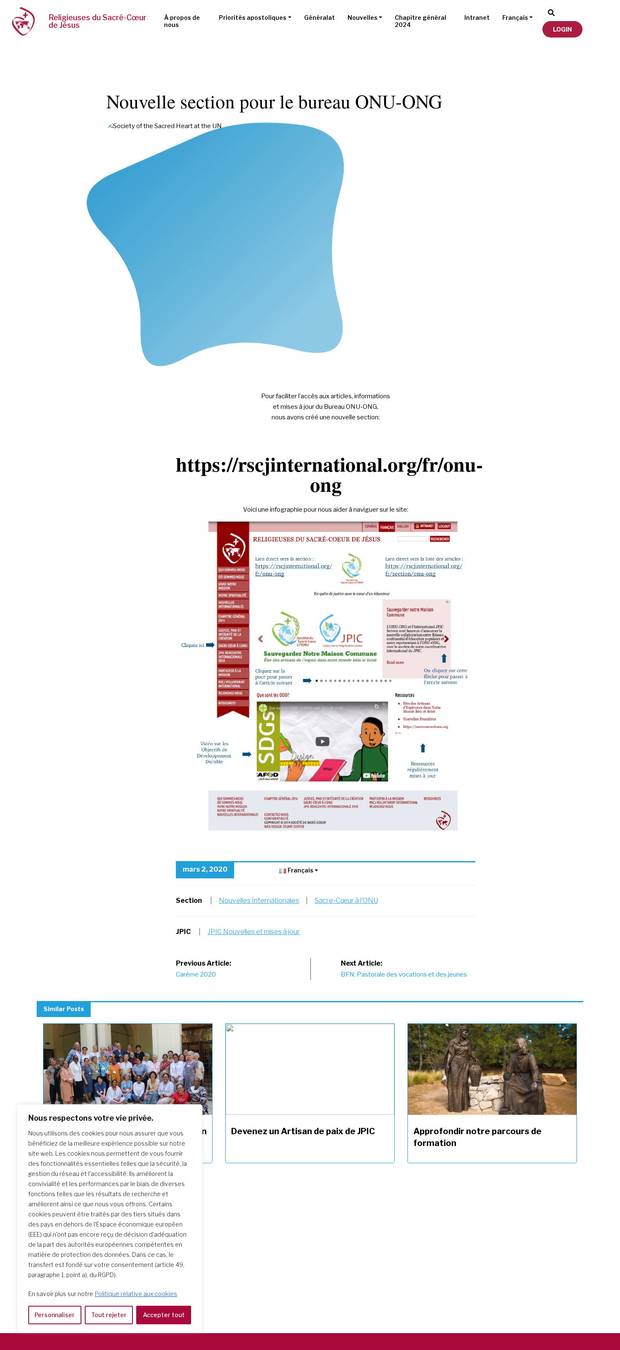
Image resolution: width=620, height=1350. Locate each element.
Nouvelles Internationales (259, 900)
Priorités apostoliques (252, 17)
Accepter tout (164, 1314)
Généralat (319, 17)
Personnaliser (55, 1314)
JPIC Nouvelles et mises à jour (254, 932)
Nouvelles (362, 17)
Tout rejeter (109, 1314)
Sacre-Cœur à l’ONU (346, 900)
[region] (109, 1218)
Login (562, 29)
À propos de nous (182, 21)
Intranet (477, 17)
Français (515, 17)
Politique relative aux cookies (136, 1293)
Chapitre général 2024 (420, 21)
